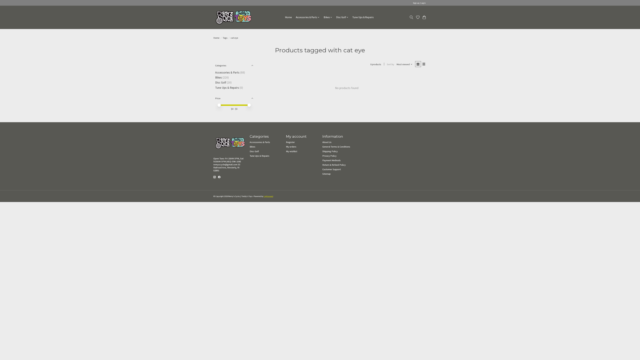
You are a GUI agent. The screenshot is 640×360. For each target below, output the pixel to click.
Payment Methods (331, 160)
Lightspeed (268, 196)
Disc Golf (220, 82)
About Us (327, 142)
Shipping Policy (330, 151)
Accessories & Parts (227, 72)
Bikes (218, 77)
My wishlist (291, 151)
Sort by (390, 64)
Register (290, 142)
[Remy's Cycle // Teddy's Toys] (232, 17)
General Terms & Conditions (336, 146)
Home (288, 17)
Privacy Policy (329, 155)
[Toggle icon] (411, 17)
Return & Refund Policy (334, 164)
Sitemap (326, 173)
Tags (225, 37)
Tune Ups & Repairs (363, 17)
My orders (291, 146)
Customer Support (331, 169)
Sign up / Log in (419, 3)
